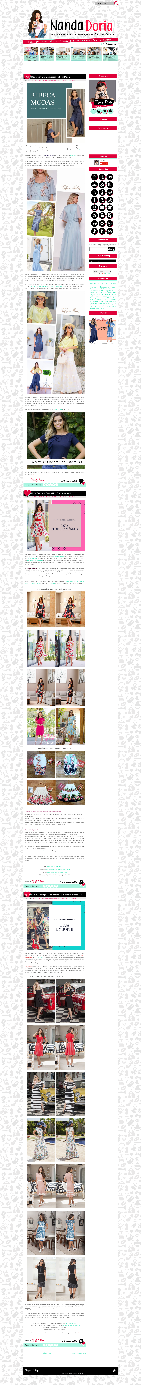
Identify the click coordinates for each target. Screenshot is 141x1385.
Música (109, 296)
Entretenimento (94, 289)
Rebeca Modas (57, 409)
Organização (93, 298)
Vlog (110, 306)
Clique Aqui (51, 583)
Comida (96, 285)
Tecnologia (102, 305)
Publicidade (68, 80)
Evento (108, 289)
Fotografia (107, 291)
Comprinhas (109, 285)
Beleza (96, 283)
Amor (91, 283)
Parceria (62, 80)
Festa (114, 289)
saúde (102, 308)
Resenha (109, 303)
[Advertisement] (70, 66)
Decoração (93, 287)
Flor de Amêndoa (33, 558)
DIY (115, 285)
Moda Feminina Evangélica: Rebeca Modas (51, 76)
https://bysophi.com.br (71, 1323)
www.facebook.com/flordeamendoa (57, 872)
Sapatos (92, 305)
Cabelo (106, 283)
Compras (102, 285)
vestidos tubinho (79, 581)
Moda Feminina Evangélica (35, 560)
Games (114, 290)
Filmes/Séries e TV (96, 291)
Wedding (92, 308)
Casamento (112, 283)
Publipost (74, 80)
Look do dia (98, 294)
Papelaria (101, 298)
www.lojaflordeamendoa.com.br (56, 866)
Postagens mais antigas (78, 1353)
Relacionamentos (100, 303)
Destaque (34, 80)
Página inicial (47, 1353)
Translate (107, 274)
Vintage (106, 306)
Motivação (104, 296)
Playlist (106, 299)
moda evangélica (77, 150)
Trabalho (113, 305)
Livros (92, 294)
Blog (101, 283)
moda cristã (73, 155)
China (91, 285)
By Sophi (40, 957)
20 (80, 882)
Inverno (110, 292)
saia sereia (42, 286)
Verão (96, 306)
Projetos (113, 300)
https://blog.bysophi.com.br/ (71, 1325)
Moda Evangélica (45, 80)
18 (81, 481)
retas (38, 583)
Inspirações (103, 292)
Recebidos (108, 301)
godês (33, 583)
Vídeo (114, 306)
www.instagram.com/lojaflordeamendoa (58, 869)
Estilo (102, 289)
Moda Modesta (55, 80)
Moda (39, 80)
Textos (108, 305)
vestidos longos (60, 286)
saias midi (28, 583)
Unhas (92, 306)
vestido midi (34, 286)
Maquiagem (107, 294)
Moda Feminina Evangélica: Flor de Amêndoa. (52, 493)
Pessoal (99, 299)
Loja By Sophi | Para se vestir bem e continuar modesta (56, 894)
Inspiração (93, 292)
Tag (97, 305)
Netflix (114, 296)
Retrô (114, 303)
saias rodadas (50, 286)
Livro (114, 292)
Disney (114, 287)
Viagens (101, 306)
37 (80, 1341)
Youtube (98, 308)
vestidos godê (69, 581)
